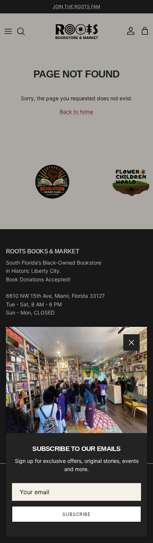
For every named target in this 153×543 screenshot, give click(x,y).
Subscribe (76, 514)
